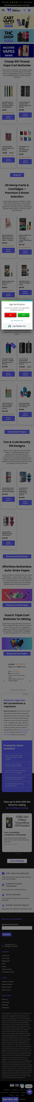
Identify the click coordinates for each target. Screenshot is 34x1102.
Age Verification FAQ (17, 320)
